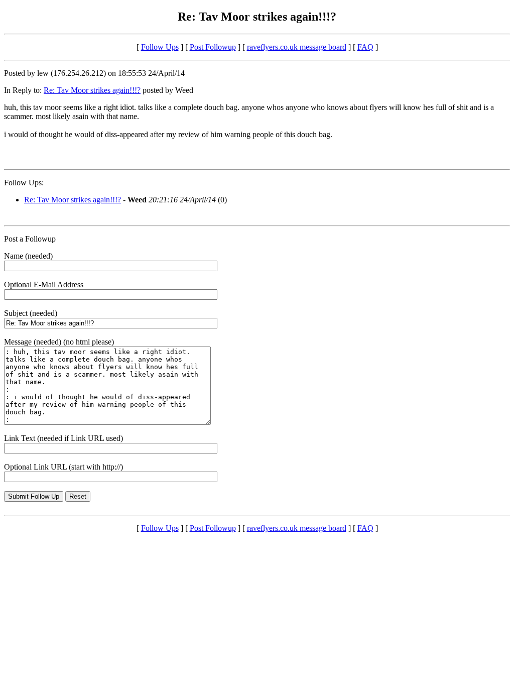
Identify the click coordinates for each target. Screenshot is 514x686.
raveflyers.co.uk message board (296, 47)
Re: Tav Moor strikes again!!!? (92, 90)
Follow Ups (160, 47)
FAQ (365, 47)
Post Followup (213, 47)
